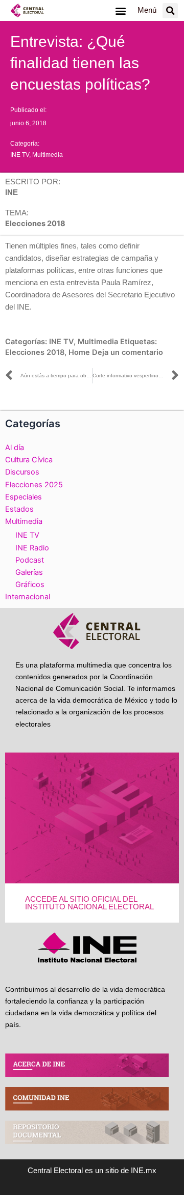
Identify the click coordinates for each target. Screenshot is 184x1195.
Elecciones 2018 (34, 352)
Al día (14, 447)
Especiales (23, 497)
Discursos (22, 472)
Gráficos (29, 584)
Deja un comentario (127, 352)
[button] (120, 10)
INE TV (19, 154)
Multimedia (47, 154)
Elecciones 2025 (34, 484)
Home (79, 352)
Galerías (29, 572)
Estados (19, 509)
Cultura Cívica (29, 459)
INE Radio (32, 547)
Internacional (27, 596)
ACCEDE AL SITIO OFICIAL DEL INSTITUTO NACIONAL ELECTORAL (89, 903)
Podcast (29, 560)
